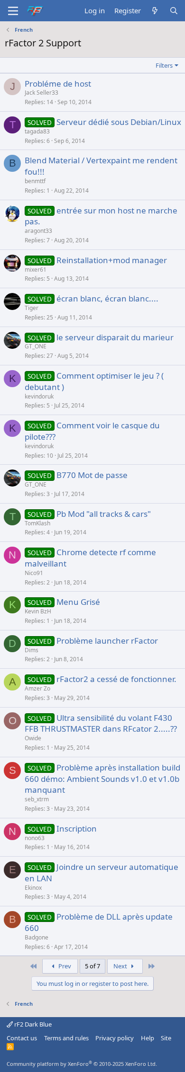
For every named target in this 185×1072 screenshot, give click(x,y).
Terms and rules (66, 1038)
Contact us (22, 1038)
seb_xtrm (37, 799)
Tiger (31, 308)
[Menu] (13, 10)
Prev (64, 966)
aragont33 (38, 231)
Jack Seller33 (41, 93)
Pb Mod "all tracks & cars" (103, 513)
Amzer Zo (37, 688)
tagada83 (37, 131)
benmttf (35, 181)
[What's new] (155, 10)
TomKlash (37, 523)
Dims (31, 650)
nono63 (35, 838)
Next (121, 966)
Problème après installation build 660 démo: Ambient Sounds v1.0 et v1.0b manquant (102, 779)
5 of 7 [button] (92, 966)
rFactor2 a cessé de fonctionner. (116, 678)
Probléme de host (58, 83)
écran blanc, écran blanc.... (107, 298)
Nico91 (34, 573)
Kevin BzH (38, 611)
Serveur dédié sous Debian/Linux (118, 121)
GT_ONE (35, 346)
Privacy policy (114, 1038)
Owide (33, 738)
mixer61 (35, 270)
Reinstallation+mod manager (111, 260)
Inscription (76, 828)
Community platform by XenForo (82, 1063)
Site (166, 1038)
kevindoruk (39, 396)
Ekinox (33, 888)
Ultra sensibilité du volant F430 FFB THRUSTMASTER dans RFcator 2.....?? (101, 723)
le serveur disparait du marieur (115, 337)
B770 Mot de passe (92, 475)
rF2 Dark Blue (32, 1024)
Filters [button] (164, 65)
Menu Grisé (78, 601)
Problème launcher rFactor (107, 640)
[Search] (174, 10)
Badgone (36, 937)
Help (147, 1038)
